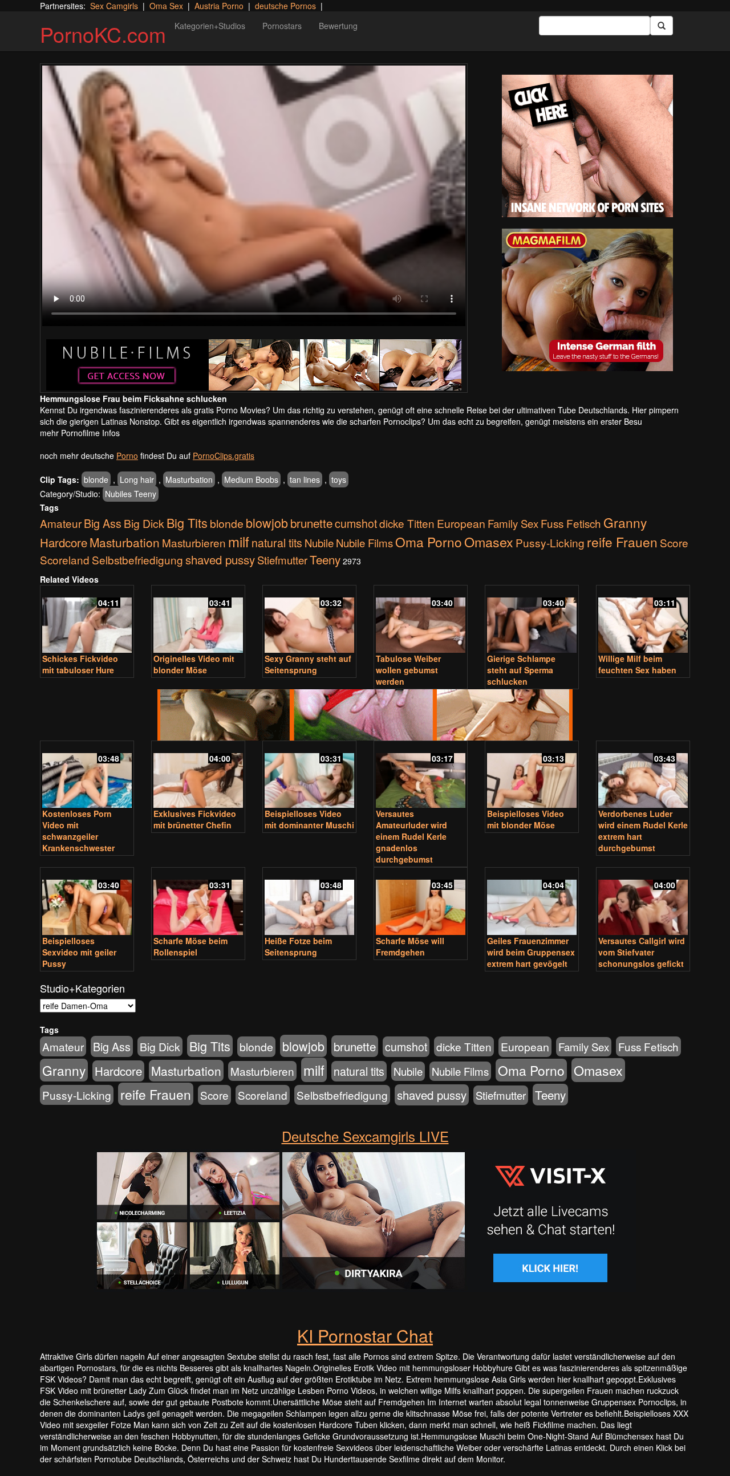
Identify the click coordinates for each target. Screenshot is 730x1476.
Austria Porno (219, 5)
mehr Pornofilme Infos (80, 432)
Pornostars (282, 25)
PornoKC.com (103, 33)
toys (338, 479)
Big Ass (102, 523)
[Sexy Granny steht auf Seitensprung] (309, 620)
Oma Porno (428, 541)
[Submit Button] (661, 25)
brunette (311, 522)
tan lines (305, 479)
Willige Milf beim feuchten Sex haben (637, 664)
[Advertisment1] (587, 146)
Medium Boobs (251, 479)
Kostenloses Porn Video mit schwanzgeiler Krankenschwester (78, 830)
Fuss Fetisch (571, 523)
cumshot (356, 523)
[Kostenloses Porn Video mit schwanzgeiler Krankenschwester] (87, 775)
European (461, 523)
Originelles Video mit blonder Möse (193, 664)
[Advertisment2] (587, 300)
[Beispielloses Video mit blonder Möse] (532, 775)
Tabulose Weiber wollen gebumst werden (408, 670)
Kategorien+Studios (210, 25)
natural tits (277, 543)
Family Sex (513, 523)
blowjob (267, 522)
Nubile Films (364, 542)
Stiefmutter (282, 559)
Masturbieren (194, 542)
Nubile (319, 542)
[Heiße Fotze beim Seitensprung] (309, 902)
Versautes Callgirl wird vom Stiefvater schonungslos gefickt (641, 952)
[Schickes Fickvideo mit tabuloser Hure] (87, 620)
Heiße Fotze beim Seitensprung (298, 946)
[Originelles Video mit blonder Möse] (198, 620)
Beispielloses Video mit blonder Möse (525, 819)
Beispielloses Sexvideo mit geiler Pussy (79, 952)
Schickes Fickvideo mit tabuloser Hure (80, 664)
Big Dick (144, 523)
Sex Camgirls (114, 5)
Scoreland (65, 559)
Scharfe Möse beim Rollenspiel (190, 946)
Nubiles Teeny (130, 493)
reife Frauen (622, 541)
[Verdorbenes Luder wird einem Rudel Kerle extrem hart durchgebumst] (643, 775)
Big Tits (187, 522)
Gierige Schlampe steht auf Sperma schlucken (521, 670)
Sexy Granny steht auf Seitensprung (308, 664)
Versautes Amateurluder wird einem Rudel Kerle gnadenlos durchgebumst (411, 836)
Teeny (325, 559)
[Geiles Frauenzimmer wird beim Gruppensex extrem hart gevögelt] (532, 902)
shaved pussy (220, 559)
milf (238, 541)
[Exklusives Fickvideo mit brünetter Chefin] (198, 775)
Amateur (61, 523)
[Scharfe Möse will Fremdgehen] (420, 902)
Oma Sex (166, 5)
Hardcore (63, 542)
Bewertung (338, 25)
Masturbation (189, 479)
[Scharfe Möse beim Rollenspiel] (198, 902)
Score (674, 542)
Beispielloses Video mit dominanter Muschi (309, 819)
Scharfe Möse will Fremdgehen (410, 946)
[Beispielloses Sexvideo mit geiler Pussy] (87, 902)
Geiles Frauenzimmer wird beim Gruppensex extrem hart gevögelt (531, 952)
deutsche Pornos (285, 5)
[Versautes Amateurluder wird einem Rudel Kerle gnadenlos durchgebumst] (420, 775)
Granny (625, 522)
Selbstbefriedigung (137, 559)
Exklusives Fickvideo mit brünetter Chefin (194, 819)
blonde (96, 479)
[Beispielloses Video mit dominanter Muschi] (309, 775)
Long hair (137, 479)
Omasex (488, 541)
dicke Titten (407, 523)
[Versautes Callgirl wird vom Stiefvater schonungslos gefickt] (643, 902)
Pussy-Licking (550, 542)
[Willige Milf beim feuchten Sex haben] (643, 620)
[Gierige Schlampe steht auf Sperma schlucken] (532, 620)
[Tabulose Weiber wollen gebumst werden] (420, 620)
